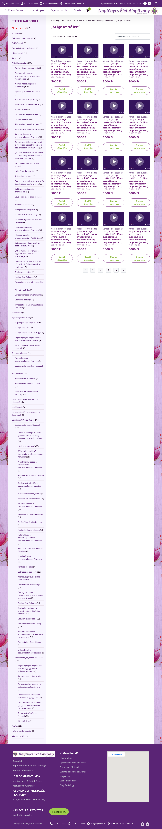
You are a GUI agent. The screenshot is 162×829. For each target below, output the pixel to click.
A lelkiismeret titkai (23, 272)
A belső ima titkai (22, 290)
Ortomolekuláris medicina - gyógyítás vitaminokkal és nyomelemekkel (29, 705)
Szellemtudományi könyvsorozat (29, 366)
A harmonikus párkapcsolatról (27, 129)
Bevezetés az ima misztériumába (29, 282)
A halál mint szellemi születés (31, 475)
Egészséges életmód (21, 317)
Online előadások (15, 10)
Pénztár (78, 10)
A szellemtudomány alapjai (29, 493)
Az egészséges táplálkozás (29, 676)
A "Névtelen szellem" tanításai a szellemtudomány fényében (30, 454)
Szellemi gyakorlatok (27, 618)
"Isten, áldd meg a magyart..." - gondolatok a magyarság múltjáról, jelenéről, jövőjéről (31, 435)
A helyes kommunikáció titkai (27, 124)
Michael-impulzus (22, 119)
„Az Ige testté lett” (26, 446)
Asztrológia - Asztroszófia (29, 498)
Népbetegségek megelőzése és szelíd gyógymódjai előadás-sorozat (30, 668)
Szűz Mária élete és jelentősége (28, 196)
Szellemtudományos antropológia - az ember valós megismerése (27, 76)
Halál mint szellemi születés (27, 104)
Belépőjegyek (17, 43)
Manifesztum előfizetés (25, 378)
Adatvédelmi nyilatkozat (24, 785)
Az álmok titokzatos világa (26, 214)
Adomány (16, 33)
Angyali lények (21, 109)
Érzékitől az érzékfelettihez (30, 522)
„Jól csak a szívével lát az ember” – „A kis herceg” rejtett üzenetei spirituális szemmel (29, 155)
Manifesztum (17, 373)
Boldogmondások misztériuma (28, 294)
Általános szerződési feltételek (27, 781)
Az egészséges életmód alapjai (28, 332)
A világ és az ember (23, 176)
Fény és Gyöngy (67, 785)
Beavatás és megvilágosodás (30, 514)
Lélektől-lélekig (18, 736)
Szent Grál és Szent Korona (29, 642)
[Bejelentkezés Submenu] (69, 10)
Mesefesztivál (19, 27)
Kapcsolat (137, 3)
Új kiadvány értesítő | (110, 3)
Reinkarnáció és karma (24, 277)
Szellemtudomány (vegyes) (29, 623)
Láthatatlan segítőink (27, 572)
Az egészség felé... (23, 327)
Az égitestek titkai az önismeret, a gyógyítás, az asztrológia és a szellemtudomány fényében (29, 145)
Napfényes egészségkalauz (26, 322)
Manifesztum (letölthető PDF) (28, 383)
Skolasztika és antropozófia (27, 68)
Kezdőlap (55, 20)
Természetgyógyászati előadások (29, 657)
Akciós (14, 58)
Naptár (15, 726)
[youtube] (149, 3)
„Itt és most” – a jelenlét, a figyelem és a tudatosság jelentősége (26, 253)
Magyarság (65, 776)
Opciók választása (62, 90)
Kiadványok (37, 10)
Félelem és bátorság (24, 204)
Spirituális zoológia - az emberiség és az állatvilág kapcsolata (29, 611)
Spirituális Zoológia (23, 299)
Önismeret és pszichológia (29, 584)
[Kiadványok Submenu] (46, 10)
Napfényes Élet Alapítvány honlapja (29, 765)
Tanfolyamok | (126, 3)
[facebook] (145, 3)
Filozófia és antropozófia (26, 99)
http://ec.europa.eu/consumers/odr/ (29, 799)
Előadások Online (19, 63)
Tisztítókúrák (23, 721)
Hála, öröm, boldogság (24, 171)
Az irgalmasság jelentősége (26, 114)
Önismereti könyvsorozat (22, 38)
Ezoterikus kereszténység (29, 530)
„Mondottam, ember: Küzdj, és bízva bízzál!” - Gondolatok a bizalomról (28, 264)
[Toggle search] (156, 3)
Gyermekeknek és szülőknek (23, 48)
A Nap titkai (17, 312)
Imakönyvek (17, 407)
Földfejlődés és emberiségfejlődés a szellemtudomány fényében (30, 538)
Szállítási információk (23, 770)
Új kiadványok (17, 53)
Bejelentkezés (58, 10)
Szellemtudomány (19, 353)
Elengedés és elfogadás (25, 209)
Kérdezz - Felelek (25, 566)
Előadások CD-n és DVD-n (23, 420)
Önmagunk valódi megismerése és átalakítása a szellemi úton (30, 595)
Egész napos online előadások (27, 91)
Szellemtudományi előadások (27, 425)
